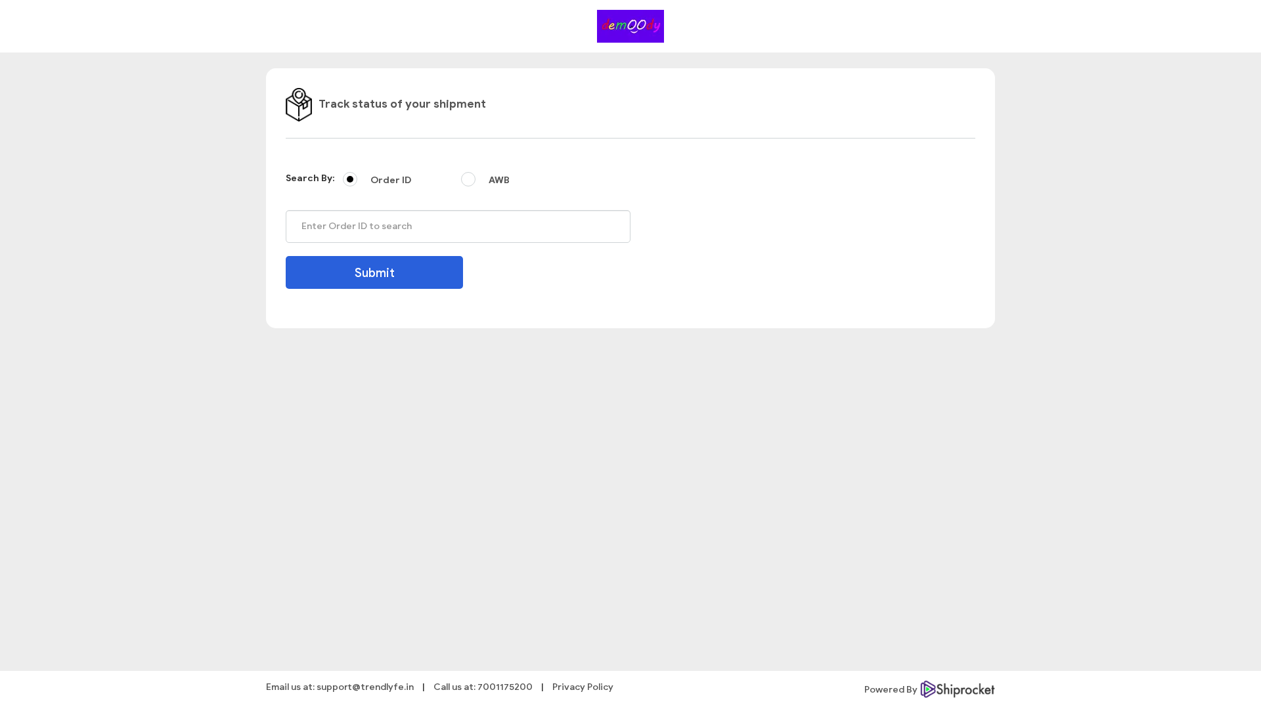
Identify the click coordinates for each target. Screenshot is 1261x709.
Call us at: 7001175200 (483, 687)
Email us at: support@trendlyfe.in (340, 687)
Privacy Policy (582, 687)
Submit (375, 273)
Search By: (310, 178)
